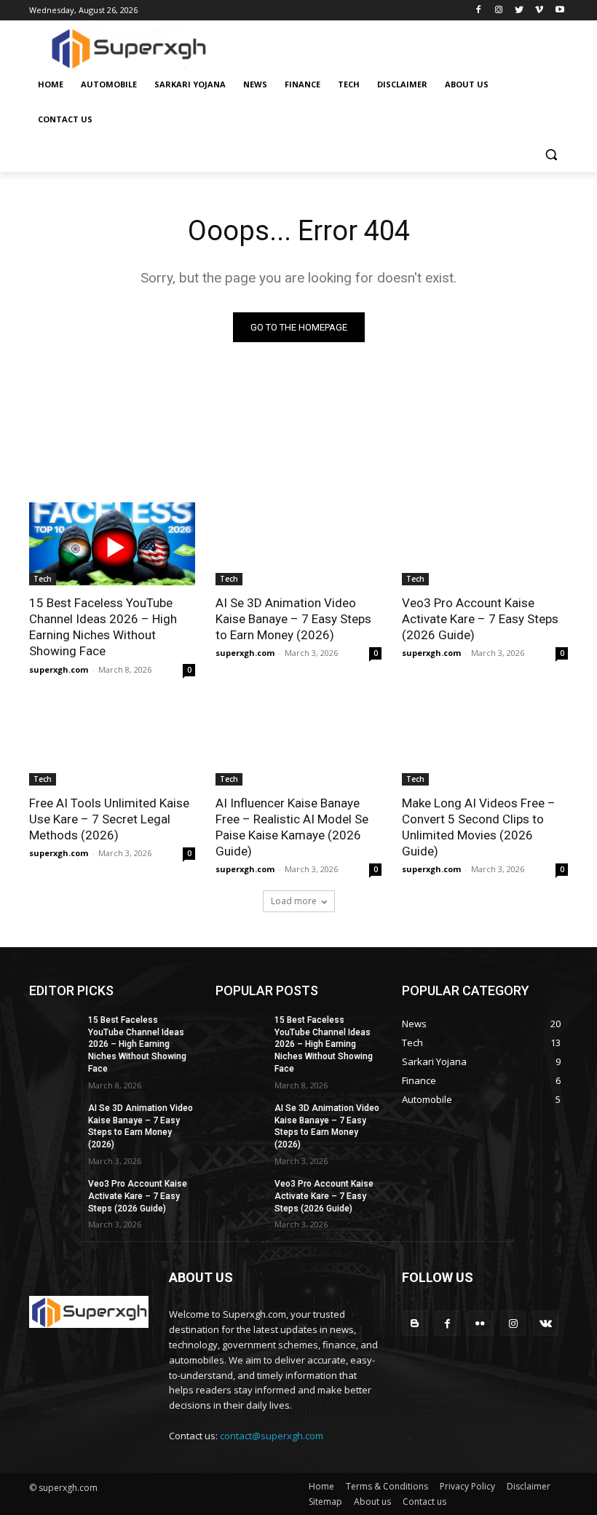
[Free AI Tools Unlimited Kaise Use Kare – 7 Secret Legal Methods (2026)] (112, 744)
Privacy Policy (467, 1486)
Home (321, 1486)
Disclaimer (528, 1486)
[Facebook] (478, 10)
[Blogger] (414, 1323)
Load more (294, 901)
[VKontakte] (545, 1323)
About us (372, 1501)
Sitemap (325, 1501)
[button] (551, 155)
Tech (42, 579)
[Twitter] (519, 10)
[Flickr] (480, 1323)
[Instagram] (499, 10)
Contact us (424, 1501)
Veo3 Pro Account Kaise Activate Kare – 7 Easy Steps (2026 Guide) (480, 619)
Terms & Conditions (387, 1486)
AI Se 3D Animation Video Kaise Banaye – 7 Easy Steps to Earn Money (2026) (293, 619)
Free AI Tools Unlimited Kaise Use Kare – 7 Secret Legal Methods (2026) (109, 819)
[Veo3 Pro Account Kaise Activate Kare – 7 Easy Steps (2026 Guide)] (485, 543)
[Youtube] (559, 10)
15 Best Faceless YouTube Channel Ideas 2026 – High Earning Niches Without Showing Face (103, 627)
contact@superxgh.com (271, 1435)
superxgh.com (58, 669)
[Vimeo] (539, 10)
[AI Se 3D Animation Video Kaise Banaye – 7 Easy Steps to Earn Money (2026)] (298, 543)
